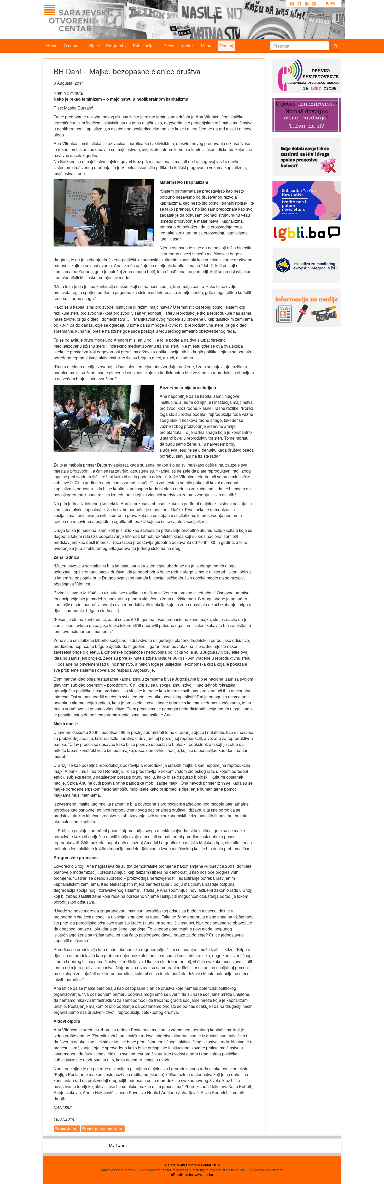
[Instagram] (314, 3)
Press (169, 46)
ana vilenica (69, 1128)
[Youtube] (292, 3)
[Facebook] (307, 3)
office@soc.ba (182, 1174)
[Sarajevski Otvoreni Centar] (87, 19)
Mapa (206, 46)
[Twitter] (299, 3)
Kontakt (188, 46)
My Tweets (119, 1145)
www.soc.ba (204, 1174)
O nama (71, 46)
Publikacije (144, 46)
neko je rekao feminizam (104, 1128)
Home (51, 46)
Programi (115, 46)
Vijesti (94, 46)
